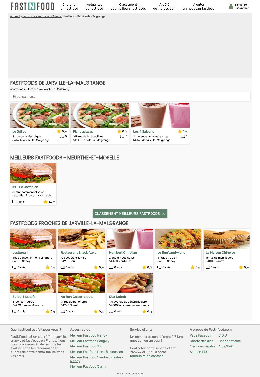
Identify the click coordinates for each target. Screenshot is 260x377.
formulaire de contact (146, 356)
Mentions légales (202, 346)
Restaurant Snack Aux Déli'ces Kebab (78, 253)
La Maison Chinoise (220, 253)
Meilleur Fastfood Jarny (88, 366)
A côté (164, 6)
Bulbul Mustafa (24, 297)
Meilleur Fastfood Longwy (89, 341)
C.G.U (223, 335)
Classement (128, 6)
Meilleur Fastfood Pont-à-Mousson (96, 352)
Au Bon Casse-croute (77, 297)
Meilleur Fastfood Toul (86, 346)
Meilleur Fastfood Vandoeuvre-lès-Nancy (96, 359)
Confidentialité (230, 341)
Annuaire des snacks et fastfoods (33, 6)
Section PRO (199, 352)
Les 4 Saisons (143, 131)
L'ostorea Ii (20, 253)
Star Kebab (117, 297)
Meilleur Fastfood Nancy (88, 335)
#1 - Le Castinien (25, 187)
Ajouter (199, 6)
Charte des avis (201, 341)
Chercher (69, 6)
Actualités (94, 6)
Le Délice (19, 131)
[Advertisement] (130, 48)
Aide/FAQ (226, 346)
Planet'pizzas (83, 131)
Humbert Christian (123, 253)
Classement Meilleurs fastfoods (127, 213)
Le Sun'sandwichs (171, 253)
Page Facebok (200, 335)
